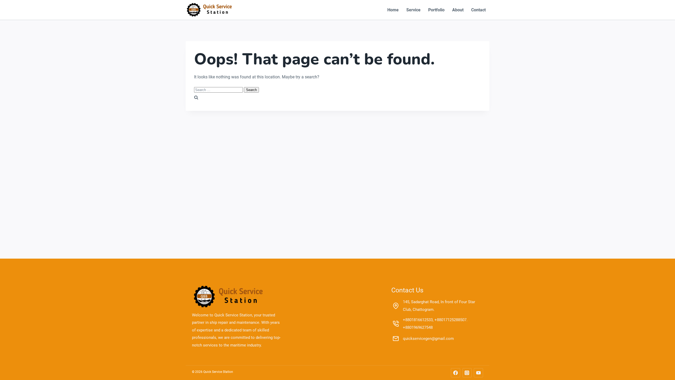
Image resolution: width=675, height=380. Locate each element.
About (458, 9)
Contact (478, 9)
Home (393, 9)
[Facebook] (455, 372)
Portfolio (436, 9)
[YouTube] (478, 372)
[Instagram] (467, 372)
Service (413, 9)
